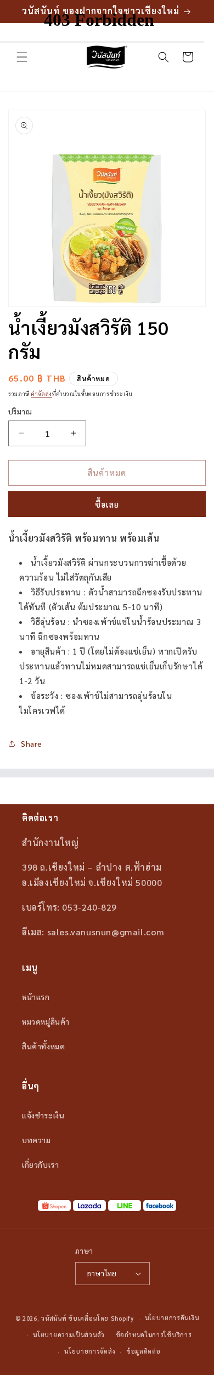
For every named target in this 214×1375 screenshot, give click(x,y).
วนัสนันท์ (53, 1318)
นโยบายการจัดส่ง (89, 1351)
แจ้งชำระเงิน (43, 1115)
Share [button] (31, 743)
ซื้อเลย (107, 504)
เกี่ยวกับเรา (40, 1164)
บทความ (36, 1140)
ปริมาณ (20, 411)
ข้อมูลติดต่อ (143, 1351)
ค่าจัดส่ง (41, 393)
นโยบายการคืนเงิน (172, 1318)
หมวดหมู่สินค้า (46, 1021)
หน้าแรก (36, 997)
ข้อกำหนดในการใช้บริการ (154, 1335)
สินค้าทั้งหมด (43, 1046)
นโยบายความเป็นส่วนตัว (69, 1335)
